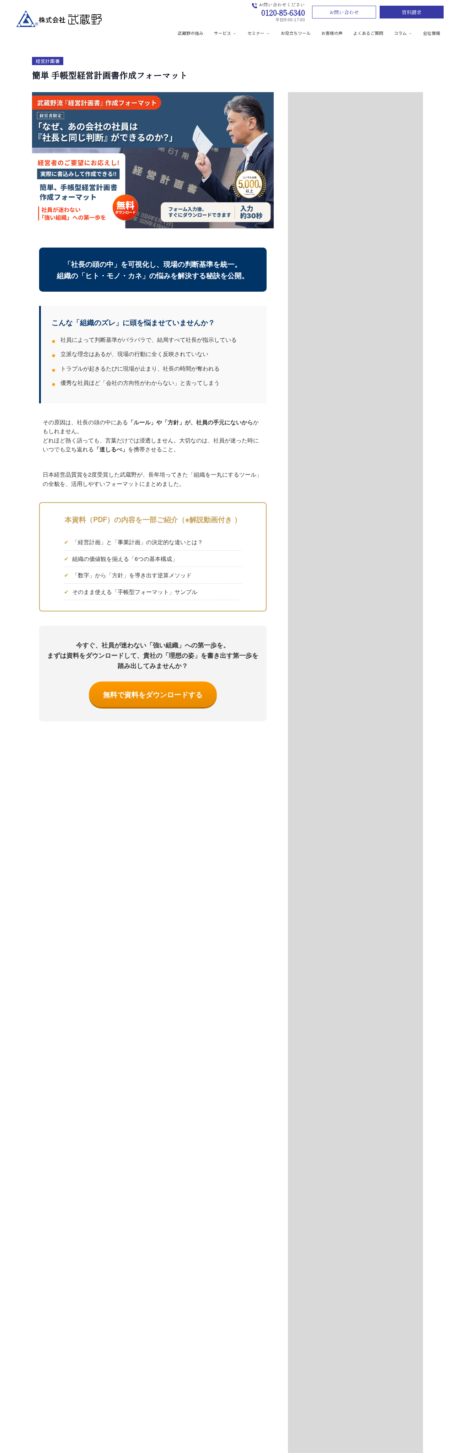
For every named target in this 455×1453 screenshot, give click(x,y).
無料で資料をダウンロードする (153, 694)
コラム (400, 33)
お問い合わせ (344, 12)
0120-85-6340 (283, 12)
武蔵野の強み (190, 33)
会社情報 (431, 33)
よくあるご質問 (368, 33)
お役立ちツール (296, 33)
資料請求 (412, 12)
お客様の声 (332, 33)
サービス (222, 33)
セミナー (255, 33)
